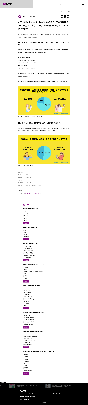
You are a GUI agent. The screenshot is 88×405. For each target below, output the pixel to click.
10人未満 (26, 289)
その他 (25, 234)
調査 (69, 12)
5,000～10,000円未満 (29, 317)
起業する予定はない (28, 344)
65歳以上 (26, 220)
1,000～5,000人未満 (28, 298)
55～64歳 (26, 218)
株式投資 (26, 356)
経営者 (25, 275)
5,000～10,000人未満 (29, 300)
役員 (25, 273)
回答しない (26, 236)
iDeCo (25, 358)
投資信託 (26, 354)
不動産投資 (26, 361)
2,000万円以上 (27, 257)
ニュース (65, 12)
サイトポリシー (32, 394)
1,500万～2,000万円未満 (29, 255)
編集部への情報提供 (24, 396)
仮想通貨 (26, 359)
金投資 (25, 365)
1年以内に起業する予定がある (30, 336)
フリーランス (26, 277)
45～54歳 (26, 217)
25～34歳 (26, 213)
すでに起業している (28, 338)
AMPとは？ (22, 394)
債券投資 (26, 367)
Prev (26, 386)
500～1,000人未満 (28, 296)
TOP (61, 12)
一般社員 (26, 267)
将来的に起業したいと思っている (31, 335)
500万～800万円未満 (28, 250)
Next (61, 386)
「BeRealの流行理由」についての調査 (32, 193)
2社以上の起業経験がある (29, 340)
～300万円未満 (27, 246)
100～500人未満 (27, 294)
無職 (25, 305)
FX (25, 363)
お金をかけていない (28, 324)
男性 (25, 231)
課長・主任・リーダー (28, 269)
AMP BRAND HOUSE (24, 399)
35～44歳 (26, 215)
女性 (25, 232)
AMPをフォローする (56, 393)
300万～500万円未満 (28, 248)
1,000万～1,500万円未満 (29, 254)
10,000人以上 (27, 301)
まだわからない (27, 342)
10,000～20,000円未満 (29, 319)
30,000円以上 (27, 323)
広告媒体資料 (32, 396)
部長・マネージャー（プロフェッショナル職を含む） (34, 271)
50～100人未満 (27, 292)
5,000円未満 (27, 315)
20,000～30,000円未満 (29, 321)
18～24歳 (26, 211)
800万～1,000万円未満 (29, 252)
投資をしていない (28, 370)
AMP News (24, 16)
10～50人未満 (27, 290)
